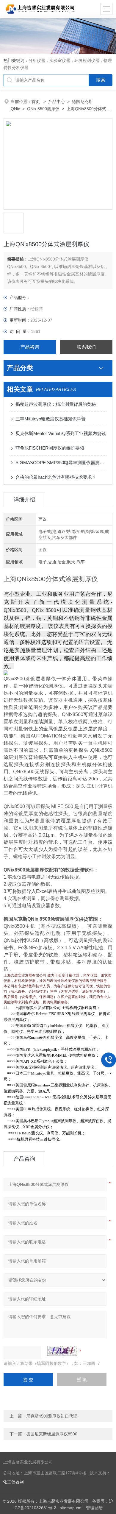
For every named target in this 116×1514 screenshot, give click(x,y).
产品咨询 (29, 347)
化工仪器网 (13, 1482)
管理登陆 (94, 1507)
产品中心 (56, 101)
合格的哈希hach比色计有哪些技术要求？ (55, 477)
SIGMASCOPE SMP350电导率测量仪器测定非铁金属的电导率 (61, 462)
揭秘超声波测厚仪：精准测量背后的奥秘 (55, 404)
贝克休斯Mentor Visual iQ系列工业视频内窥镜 (60, 433)
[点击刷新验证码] (62, 1351)
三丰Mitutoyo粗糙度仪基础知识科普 (50, 418)
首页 (36, 101)
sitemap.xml (71, 1507)
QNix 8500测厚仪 (43, 108)
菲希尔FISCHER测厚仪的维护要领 (49, 447)
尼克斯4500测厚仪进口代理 (51, 1416)
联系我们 (86, 347)
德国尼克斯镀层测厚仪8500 (51, 1434)
